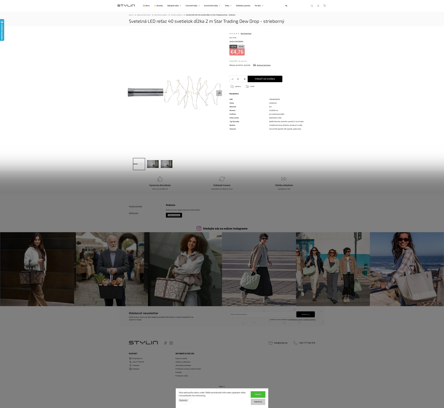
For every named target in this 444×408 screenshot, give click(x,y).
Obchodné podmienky (183, 365)
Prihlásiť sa (306, 314)
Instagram (171, 343)
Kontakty (179, 372)
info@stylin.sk (280, 343)
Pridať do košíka (265, 79)
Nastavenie (183, 400)
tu (204, 395)
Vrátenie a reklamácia (183, 362)
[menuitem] (146, 6)
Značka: (236, 41)
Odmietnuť (258, 402)
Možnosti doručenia (263, 65)
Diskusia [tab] (133, 213)
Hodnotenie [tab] (135, 206)
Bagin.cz (222, 386)
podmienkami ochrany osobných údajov (301, 320)
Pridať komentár (174, 215)
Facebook (165, 343)
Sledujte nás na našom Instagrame (225, 229)
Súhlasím (258, 394)
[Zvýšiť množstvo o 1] (245, 79)
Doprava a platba (181, 358)
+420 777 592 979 (307, 343)
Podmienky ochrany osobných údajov (188, 369)
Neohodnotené (246, 33)
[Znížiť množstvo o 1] (232, 79)
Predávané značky (182, 376)
